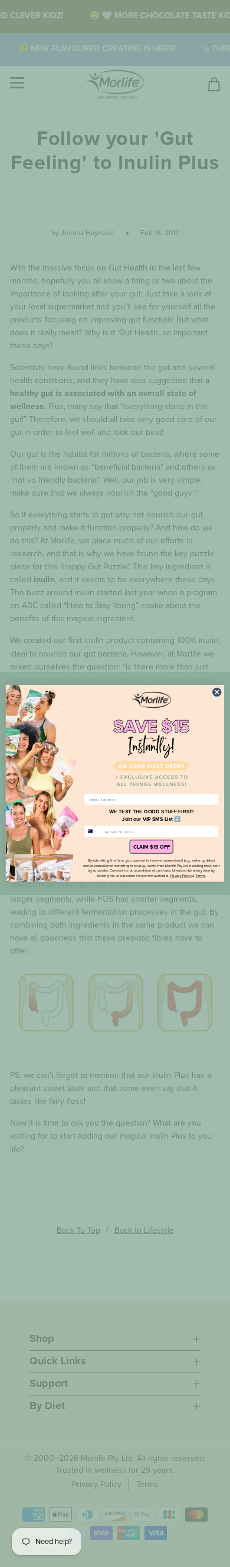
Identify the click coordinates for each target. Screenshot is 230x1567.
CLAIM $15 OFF (151, 847)
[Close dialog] (216, 692)
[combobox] (94, 831)
